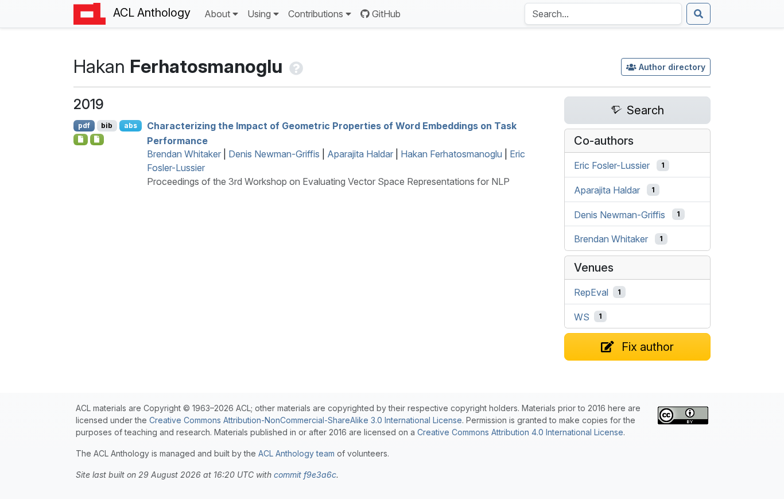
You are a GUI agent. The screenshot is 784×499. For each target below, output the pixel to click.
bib (106, 125)
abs (130, 125)
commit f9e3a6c (305, 474)
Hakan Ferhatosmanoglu (451, 154)
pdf (84, 125)
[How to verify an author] (295, 66)
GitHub (386, 14)
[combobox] (603, 14)
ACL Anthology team (296, 453)
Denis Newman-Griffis (274, 154)
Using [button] (259, 14)
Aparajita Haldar (360, 154)
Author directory (672, 67)
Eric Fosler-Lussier (612, 165)
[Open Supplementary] (80, 139)
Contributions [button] (315, 14)
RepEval (591, 292)
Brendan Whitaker (184, 154)
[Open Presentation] (97, 139)
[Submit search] (698, 14)
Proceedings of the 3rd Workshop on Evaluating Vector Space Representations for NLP (328, 181)
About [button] (217, 14)
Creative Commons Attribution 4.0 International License (520, 432)
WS (581, 316)
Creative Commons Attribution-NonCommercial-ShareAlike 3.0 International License (305, 420)
